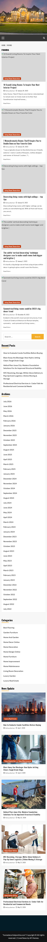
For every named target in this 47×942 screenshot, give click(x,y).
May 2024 (7, 512)
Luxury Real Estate (11, 681)
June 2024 (7, 508)
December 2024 (10, 479)
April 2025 (7, 459)
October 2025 (9, 440)
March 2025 (8, 464)
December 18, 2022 (23, 315)
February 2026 (9, 421)
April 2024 (7, 517)
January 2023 (9, 580)
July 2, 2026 (21, 728)
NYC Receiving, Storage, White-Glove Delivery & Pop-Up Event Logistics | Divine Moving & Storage (23, 376)
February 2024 (9, 527)
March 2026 (8, 416)
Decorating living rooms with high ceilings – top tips (23, 198)
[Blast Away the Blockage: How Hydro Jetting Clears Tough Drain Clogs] (24, 749)
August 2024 (8, 498)
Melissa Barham (10, 91)
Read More (6, 103)
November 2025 (10, 435)
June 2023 (7, 556)
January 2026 (9, 425)
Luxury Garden (9, 676)
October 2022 (9, 594)
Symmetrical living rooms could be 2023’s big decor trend (22, 310)
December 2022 (10, 585)
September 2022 (10, 599)
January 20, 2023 (23, 147)
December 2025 (10, 430)
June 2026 (7, 406)
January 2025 (9, 474)
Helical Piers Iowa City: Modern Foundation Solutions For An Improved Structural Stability (22, 366)
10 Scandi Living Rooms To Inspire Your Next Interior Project (21, 86)
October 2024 (9, 488)
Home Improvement (11, 661)
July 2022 (7, 609)
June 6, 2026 (21, 773)
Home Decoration (10, 647)
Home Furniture (10, 657)
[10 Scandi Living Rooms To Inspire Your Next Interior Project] (24, 67)
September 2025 (10, 445)
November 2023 (10, 541)
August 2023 (8, 551)
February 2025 (9, 469)
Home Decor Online (11, 642)
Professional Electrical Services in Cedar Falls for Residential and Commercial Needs (23, 384)
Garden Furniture (10, 632)
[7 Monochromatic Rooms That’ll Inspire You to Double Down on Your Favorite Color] (24, 123)
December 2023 (10, 536)
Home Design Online (11, 652)
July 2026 (7, 401)
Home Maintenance (11, 666)
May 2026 (7, 411)
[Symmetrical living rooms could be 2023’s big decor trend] (24, 290)
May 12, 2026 (22, 907)
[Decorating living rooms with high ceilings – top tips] (24, 179)
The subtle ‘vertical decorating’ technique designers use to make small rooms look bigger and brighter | (22, 255)
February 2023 (9, 575)
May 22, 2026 (22, 818)
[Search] (44, 38)
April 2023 (7, 565)
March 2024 (8, 522)
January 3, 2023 (22, 261)
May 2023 (7, 561)
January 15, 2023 (23, 203)
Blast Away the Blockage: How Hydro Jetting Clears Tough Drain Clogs (21, 359)
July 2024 (7, 503)
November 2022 (10, 590)
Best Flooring (8, 628)
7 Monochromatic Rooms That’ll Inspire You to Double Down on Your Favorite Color (22, 142)
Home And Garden (11, 637)
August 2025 (8, 450)
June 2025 (7, 454)
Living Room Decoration (12, 79)
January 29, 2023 (23, 91)
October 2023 (9, 546)
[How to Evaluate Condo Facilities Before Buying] (24, 707)
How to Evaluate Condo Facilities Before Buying (23, 353)
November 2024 (10, 483)
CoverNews (22, 938)
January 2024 (9, 532)
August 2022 (8, 604)
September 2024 (10, 493)
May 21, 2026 (22, 862)
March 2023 (8, 570)
